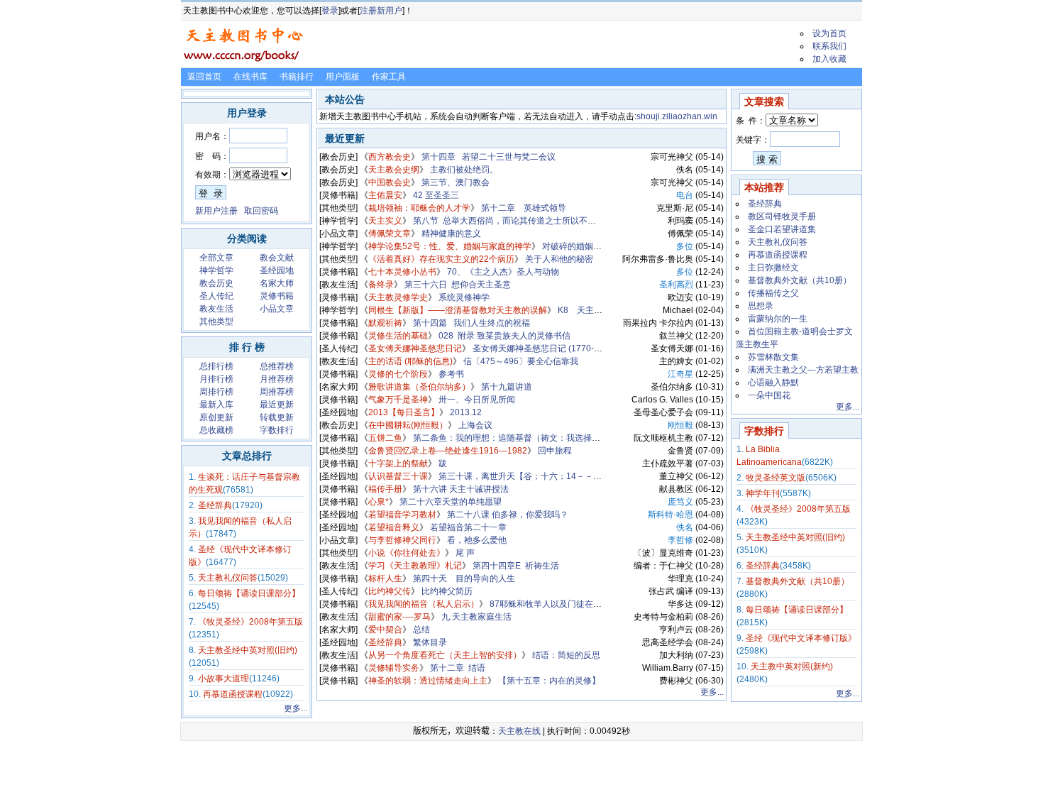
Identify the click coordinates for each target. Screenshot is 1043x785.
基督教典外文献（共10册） (799, 280)
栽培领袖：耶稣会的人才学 (419, 208)
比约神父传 (389, 591)
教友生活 (216, 309)
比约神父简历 (447, 591)
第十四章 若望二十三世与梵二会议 (488, 157)
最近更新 (277, 405)
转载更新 (277, 417)
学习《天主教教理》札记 (415, 566)
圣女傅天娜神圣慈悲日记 (415, 348)
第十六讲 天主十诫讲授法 (461, 489)
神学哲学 (216, 270)
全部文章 (216, 258)
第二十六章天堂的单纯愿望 (450, 502)
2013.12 (466, 412)
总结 (421, 630)
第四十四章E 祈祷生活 (516, 566)
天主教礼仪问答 (228, 578)
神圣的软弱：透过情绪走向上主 (427, 681)
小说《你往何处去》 (406, 553)
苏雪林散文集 (773, 357)
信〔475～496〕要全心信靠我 (520, 361)
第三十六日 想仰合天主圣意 (457, 285)
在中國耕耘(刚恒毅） (408, 425)
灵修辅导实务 (393, 668)
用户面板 (343, 77)
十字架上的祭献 (398, 463)
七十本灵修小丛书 (402, 272)
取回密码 (261, 211)
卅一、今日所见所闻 (476, 400)
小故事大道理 (223, 679)
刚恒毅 (680, 425)
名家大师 (277, 283)
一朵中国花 (769, 395)
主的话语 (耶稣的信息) (410, 361)
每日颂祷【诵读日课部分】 (249, 593)
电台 (684, 195)
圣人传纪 (216, 296)
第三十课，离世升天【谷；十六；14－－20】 (525, 476)
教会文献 (277, 258)
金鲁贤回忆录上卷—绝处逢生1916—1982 (447, 451)
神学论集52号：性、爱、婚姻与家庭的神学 (449, 246)
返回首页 (204, 77)
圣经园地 (277, 270)
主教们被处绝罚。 (464, 170)
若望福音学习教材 (402, 515)
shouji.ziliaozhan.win (676, 116)
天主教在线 (519, 731)
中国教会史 (389, 182)
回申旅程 (555, 451)
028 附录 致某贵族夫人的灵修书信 (504, 336)
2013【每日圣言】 (403, 412)
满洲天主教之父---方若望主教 (803, 370)
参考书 (451, 374)
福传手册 (385, 489)
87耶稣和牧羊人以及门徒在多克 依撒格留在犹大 (581, 604)
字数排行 (277, 430)
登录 (329, 11)
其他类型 (216, 321)
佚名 (684, 527)
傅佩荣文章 (389, 233)
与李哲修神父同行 (402, 540)
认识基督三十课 (398, 476)
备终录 (381, 285)
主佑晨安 (385, 195)
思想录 (760, 306)
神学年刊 (763, 493)
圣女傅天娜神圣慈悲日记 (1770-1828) (545, 348)
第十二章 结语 (457, 668)
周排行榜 (216, 392)
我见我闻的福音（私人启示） (423, 604)
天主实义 (385, 221)
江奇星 (680, 374)
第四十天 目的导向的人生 (464, 578)
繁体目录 (430, 642)
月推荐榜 (277, 379)
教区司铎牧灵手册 (782, 216)
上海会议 (475, 425)
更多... (295, 708)
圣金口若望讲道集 (782, 229)
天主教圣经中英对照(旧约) (247, 650)
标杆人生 (385, 578)
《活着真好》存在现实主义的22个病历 (441, 259)
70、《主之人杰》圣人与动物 (503, 272)
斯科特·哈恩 (670, 515)
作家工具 (389, 77)
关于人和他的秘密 (559, 259)
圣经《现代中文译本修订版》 (801, 638)
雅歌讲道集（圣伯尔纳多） (419, 387)
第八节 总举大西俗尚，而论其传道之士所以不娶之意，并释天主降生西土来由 (560, 221)
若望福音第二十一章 (468, 527)
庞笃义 (680, 502)
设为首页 (829, 33)
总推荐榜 (277, 366)
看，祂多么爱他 (477, 540)
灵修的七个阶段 (398, 374)
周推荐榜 (277, 392)
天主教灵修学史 (398, 297)
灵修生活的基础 (398, 336)
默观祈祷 (385, 323)
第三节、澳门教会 (455, 182)
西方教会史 (389, 157)
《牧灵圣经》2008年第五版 (250, 622)
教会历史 (216, 283)
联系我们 (829, 46)
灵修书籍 (277, 296)
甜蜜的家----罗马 (399, 617)
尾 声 (465, 553)
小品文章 (277, 309)
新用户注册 (216, 211)
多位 (684, 246)
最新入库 (216, 405)
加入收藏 (829, 59)
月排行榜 (216, 379)
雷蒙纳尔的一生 (777, 319)
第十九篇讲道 (506, 387)
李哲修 (680, 540)
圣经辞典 (215, 505)
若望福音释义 (393, 527)
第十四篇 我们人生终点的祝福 (471, 323)
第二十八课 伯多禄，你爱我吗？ (507, 515)
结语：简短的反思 (566, 655)
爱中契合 (385, 630)
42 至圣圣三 (436, 195)
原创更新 (216, 417)
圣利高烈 (676, 285)
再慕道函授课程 (233, 694)
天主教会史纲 (393, 170)
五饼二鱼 (385, 438)
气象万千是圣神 (398, 400)
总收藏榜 (216, 430)
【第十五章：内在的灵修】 (549, 681)
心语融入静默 (773, 383)
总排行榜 (216, 366)
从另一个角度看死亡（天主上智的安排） (445, 655)
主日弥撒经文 (773, 268)
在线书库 (250, 77)
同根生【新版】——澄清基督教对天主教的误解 (457, 310)
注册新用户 (381, 11)
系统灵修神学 (464, 297)
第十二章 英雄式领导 (523, 208)
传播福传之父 (773, 293)
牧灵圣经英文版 (775, 478)
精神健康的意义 (451, 233)
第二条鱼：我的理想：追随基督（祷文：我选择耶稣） (515, 438)
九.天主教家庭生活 (476, 617)
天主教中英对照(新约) (792, 666)
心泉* (378, 502)
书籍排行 (297, 77)
